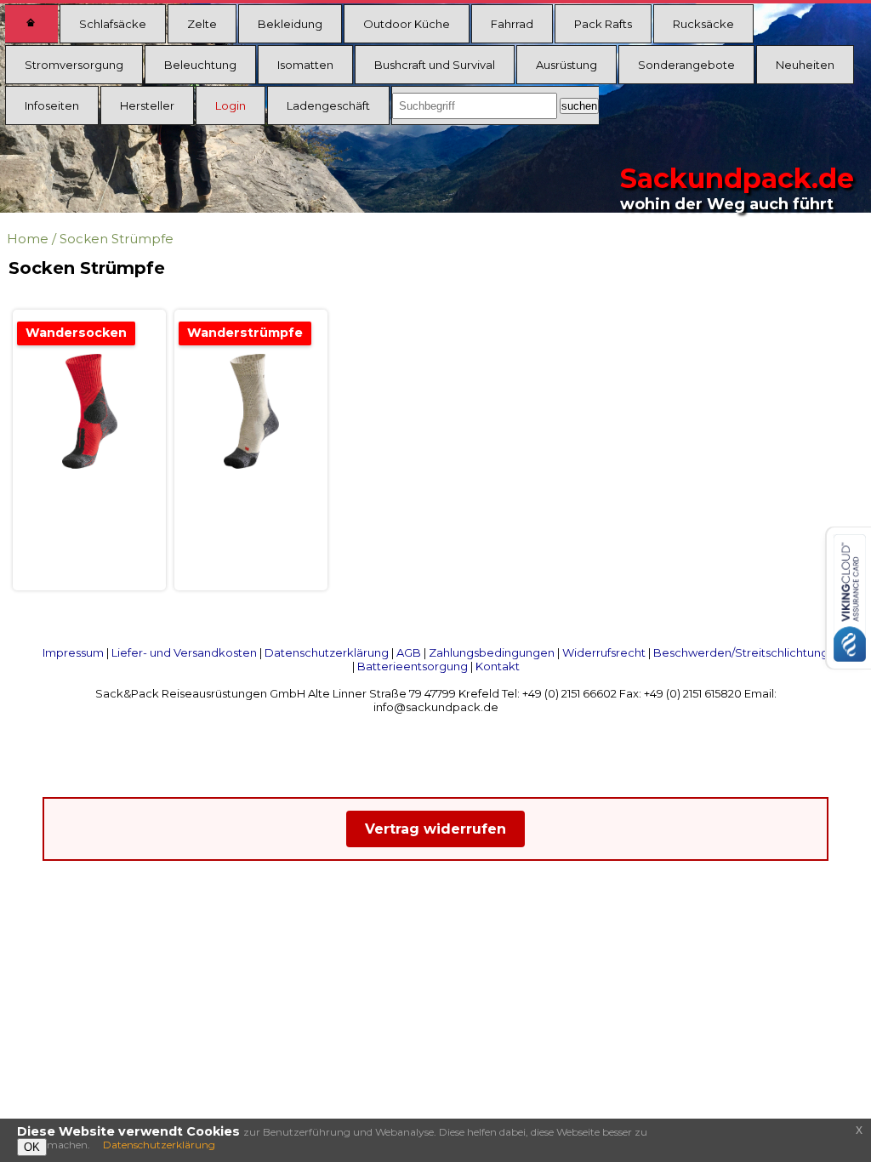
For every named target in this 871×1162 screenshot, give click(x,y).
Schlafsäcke (112, 24)
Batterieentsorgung (412, 666)
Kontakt (497, 666)
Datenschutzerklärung (327, 652)
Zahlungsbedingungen (492, 652)
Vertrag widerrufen (435, 829)
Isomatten (305, 64)
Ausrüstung (566, 64)
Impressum (73, 652)
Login (230, 105)
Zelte (202, 24)
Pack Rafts (603, 24)
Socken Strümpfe (117, 239)
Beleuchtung (200, 64)
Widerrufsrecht (604, 652)
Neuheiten (805, 64)
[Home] (31, 24)
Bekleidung (290, 24)
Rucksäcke (703, 24)
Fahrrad (512, 24)
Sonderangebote (686, 64)
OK (32, 1147)
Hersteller (147, 105)
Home (27, 239)
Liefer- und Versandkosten (184, 652)
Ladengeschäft (328, 105)
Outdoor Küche (406, 24)
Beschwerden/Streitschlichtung (740, 652)
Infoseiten (52, 105)
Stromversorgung (74, 64)
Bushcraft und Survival (434, 64)
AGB (408, 652)
